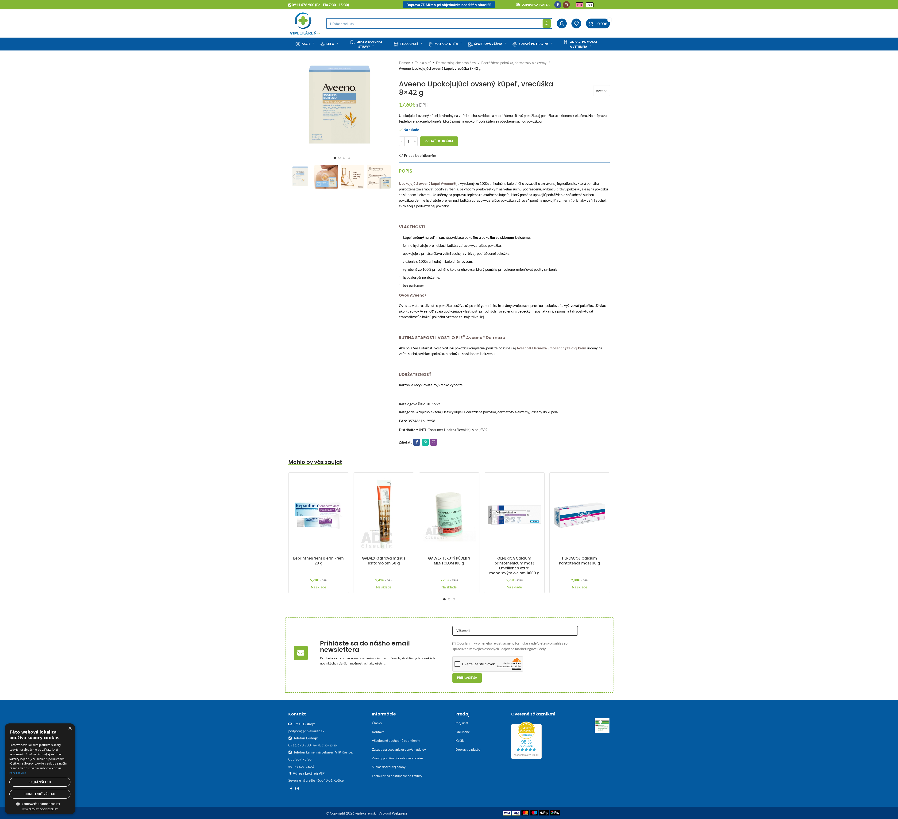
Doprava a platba (467, 749)
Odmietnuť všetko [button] (39, 794)
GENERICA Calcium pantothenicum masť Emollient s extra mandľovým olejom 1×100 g (514, 566)
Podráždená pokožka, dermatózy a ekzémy (514, 63)
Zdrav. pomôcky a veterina (583, 44)
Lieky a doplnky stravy (369, 44)
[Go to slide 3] (344, 158)
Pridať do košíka (439, 141)
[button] (294, 176)
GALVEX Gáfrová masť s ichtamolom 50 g (384, 561)
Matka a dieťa (446, 44)
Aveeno (601, 91)
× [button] (70, 728)
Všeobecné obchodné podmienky (396, 740)
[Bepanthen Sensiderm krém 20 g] (318, 515)
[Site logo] (304, 23)
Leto (330, 44)
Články (377, 723)
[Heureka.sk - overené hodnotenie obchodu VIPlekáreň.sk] (526, 740)
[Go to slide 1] (335, 158)
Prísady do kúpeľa (544, 412)
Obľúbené (462, 732)
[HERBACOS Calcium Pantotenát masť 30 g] (579, 515)
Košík (459, 740)
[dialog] (40, 768)
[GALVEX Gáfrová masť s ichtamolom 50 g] (383, 515)
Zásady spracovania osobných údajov (399, 749)
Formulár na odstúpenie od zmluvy (397, 776)
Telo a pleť (409, 44)
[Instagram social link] (566, 4)
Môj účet (461, 723)
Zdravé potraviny (533, 44)
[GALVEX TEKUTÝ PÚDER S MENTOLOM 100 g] (449, 515)
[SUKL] (602, 725)
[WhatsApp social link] (425, 442)
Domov (404, 63)
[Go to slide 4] (349, 158)
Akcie (306, 44)
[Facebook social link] (557, 4)
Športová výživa (488, 44)
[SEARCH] (547, 23)
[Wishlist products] (576, 23)
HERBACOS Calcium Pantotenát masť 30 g (579, 561)
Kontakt (378, 732)
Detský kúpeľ (452, 412)
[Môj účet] (562, 23)
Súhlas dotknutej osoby (388, 767)
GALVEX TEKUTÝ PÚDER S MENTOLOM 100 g (449, 561)
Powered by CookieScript (40, 809)
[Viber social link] (433, 442)
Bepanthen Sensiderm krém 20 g (318, 561)
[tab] (405, 171)
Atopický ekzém (428, 412)
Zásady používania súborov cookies (397, 758)
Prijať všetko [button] (40, 782)
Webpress (400, 813)
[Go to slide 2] (339, 158)
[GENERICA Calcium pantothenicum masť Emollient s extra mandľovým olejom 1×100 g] (514, 515)
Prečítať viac (17, 773)
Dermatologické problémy (456, 63)
